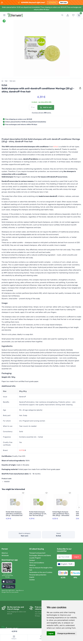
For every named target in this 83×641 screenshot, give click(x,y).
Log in (76, 557)
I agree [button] (50, 633)
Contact (32, 560)
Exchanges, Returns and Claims (40, 555)
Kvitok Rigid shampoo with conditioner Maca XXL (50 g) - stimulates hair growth (61, 514)
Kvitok (55, 147)
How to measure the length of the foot (40, 569)
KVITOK (22, 450)
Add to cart (47, 107)
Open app (63, 2)
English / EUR (66, 564)
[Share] (80, 88)
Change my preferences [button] (66, 633)
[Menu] (4, 15)
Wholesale (5, 555)
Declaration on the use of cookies (40, 572)
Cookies (32, 580)
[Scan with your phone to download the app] (7, 567)
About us (5, 553)
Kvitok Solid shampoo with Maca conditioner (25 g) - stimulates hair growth (14, 514)
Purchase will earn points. (41, 112)
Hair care (12, 81)
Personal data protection (37, 575)
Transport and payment (37, 553)
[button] (8, 581)
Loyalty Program (35, 558)
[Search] (62, 15)
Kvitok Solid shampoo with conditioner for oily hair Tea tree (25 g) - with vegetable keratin (38, 514)
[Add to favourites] (23, 493)
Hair (6, 81)
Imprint (31, 577)
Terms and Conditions (36, 563)
